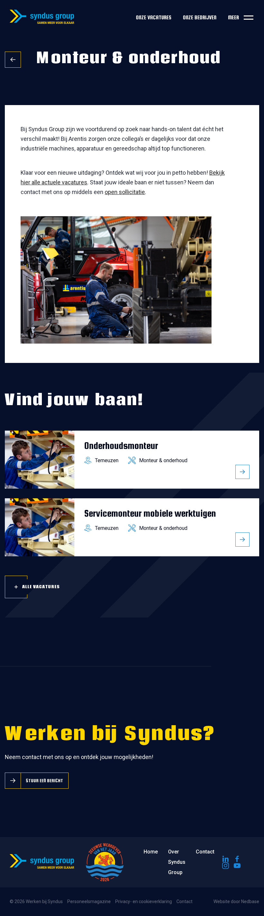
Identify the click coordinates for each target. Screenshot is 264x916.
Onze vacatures (153, 18)
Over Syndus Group (176, 862)
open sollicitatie (125, 192)
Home (151, 852)
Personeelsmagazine (89, 901)
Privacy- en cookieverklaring (143, 901)
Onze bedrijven (199, 18)
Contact (205, 852)
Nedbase (250, 901)
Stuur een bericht (44, 780)
